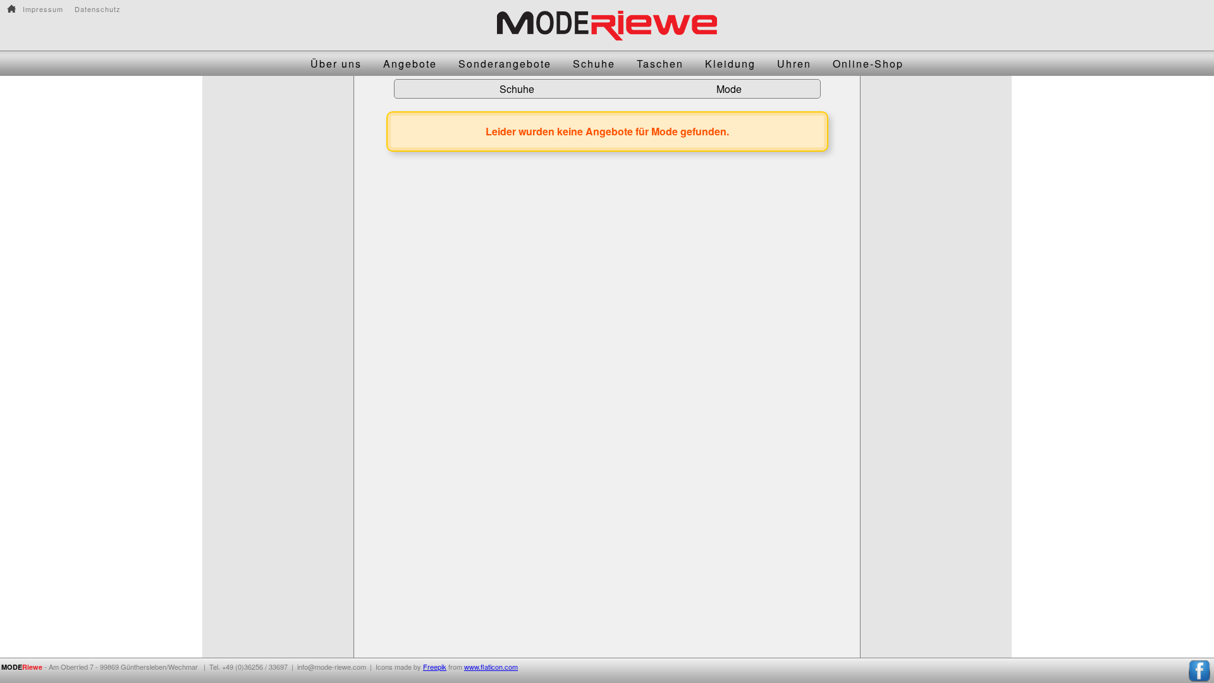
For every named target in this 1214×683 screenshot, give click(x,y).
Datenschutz (98, 9)
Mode (729, 89)
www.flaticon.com (491, 666)
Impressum (43, 9)
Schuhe (517, 89)
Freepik (434, 666)
